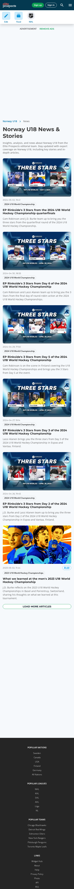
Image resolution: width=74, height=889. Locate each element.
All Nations (37, 774)
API (37, 882)
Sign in (51, 5)
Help (37, 869)
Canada (37, 757)
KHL (37, 793)
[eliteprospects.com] (9, 5)
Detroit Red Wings (37, 829)
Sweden (37, 753)
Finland (37, 765)
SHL (37, 797)
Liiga (37, 806)
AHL (37, 802)
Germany (37, 770)
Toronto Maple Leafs (37, 846)
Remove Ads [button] (47, 28)
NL (37, 810)
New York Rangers (37, 838)
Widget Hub (37, 861)
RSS (37, 886)
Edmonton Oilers (37, 833)
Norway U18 (10, 121)
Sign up (38, 5)
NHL (37, 789)
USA (37, 761)
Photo (37, 878)
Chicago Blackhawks (37, 825)
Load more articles (37, 606)
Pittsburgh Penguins (37, 842)
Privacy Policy (37, 874)
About (37, 865)
